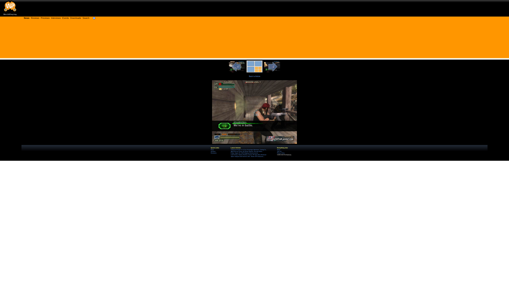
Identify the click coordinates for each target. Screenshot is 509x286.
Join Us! (279, 151)
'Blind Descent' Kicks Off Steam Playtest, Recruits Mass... (247, 151)
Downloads (75, 18)
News (212, 149)
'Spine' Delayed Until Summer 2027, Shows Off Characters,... (248, 156)
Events (65, 18)
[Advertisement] (254, 39)
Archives (213, 151)
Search (86, 18)
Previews (45, 18)
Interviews (56, 18)
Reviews (35, 18)
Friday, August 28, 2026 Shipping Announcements (244, 153)
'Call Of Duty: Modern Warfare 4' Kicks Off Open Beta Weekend (248, 154)
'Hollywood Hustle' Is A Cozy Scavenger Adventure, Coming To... (249, 149)
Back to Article (254, 76)
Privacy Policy (281, 153)
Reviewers (214, 153)
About (278, 149)
